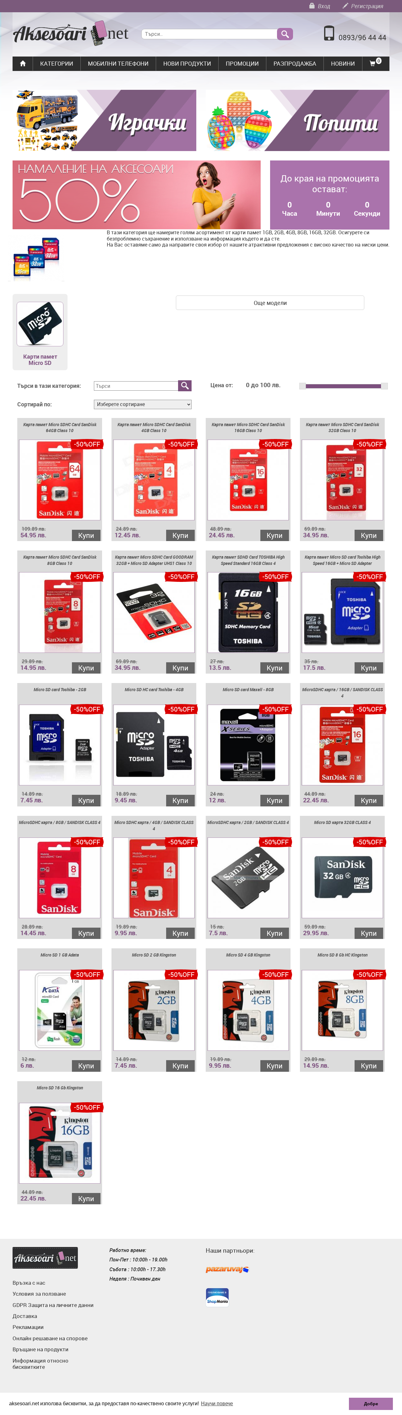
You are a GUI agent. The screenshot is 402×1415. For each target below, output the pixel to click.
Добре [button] (371, 1403)
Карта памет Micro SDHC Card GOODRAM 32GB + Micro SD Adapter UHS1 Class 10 (154, 560)
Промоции (242, 63)
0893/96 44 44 (362, 37)
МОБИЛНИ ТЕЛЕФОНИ (118, 63)
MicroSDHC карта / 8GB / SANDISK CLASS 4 (59, 822)
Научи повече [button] (217, 1403)
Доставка (25, 1316)
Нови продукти (187, 63)
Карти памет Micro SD (40, 359)
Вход (323, 6)
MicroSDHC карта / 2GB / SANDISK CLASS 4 (248, 822)
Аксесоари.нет (45, 1258)
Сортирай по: (34, 404)
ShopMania (217, 1297)
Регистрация (366, 6)
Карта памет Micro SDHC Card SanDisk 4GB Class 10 (154, 427)
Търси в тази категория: (49, 385)
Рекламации (28, 1327)
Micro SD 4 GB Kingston (248, 955)
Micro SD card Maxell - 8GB (248, 689)
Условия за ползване (39, 1293)
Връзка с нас (29, 1282)
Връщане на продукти (40, 1349)
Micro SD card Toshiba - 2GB (60, 689)
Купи (86, 535)
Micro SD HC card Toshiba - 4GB (154, 689)
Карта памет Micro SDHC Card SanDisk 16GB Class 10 (248, 427)
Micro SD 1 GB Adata (60, 955)
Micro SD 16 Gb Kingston (60, 1088)
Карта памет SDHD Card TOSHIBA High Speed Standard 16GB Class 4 (248, 560)
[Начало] (71, 33)
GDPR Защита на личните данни (53, 1305)
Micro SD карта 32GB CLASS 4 (342, 822)
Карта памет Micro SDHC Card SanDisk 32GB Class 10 (342, 427)
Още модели (270, 302)
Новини (343, 63)
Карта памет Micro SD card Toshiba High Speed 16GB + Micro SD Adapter (342, 560)
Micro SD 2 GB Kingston (154, 955)
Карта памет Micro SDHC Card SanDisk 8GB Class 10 (59, 560)
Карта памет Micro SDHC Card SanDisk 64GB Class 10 (59, 427)
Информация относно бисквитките (40, 1363)
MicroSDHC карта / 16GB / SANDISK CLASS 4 (342, 692)
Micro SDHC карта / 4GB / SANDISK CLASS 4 (153, 825)
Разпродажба (295, 63)
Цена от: (221, 385)
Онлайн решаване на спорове (50, 1338)
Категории (56, 63)
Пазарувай (228, 1270)
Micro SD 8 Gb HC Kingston (342, 955)
